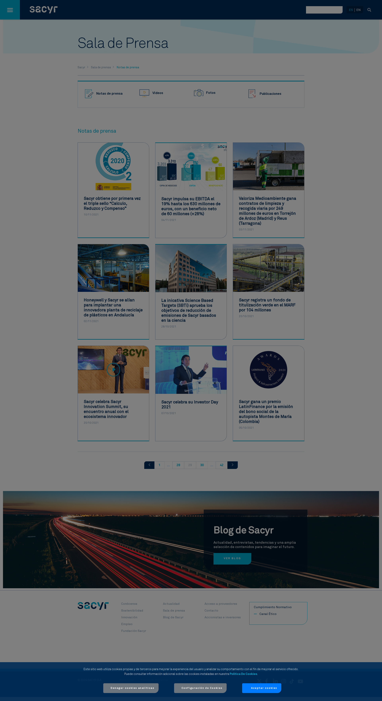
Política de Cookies (243, 674)
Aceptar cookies (264, 688)
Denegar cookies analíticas (132, 688)
